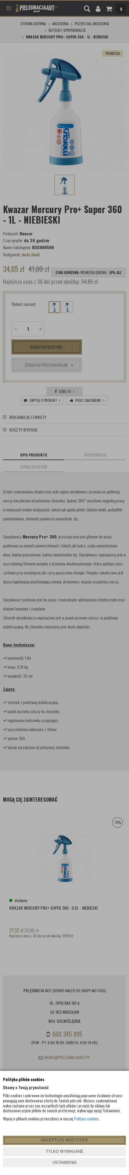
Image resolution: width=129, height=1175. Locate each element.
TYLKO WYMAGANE (64, 1151)
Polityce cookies (86, 1119)
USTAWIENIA (64, 1162)
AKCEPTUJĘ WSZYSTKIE (64, 1140)
